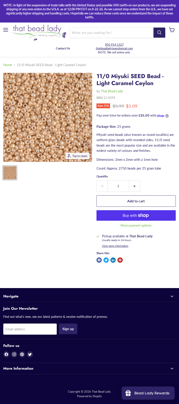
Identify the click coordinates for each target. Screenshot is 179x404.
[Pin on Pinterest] (120, 260)
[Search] (159, 33)
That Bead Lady (112, 91)
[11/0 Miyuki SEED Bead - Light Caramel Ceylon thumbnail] (10, 173)
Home (7, 65)
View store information (115, 246)
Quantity (102, 176)
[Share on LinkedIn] (113, 260)
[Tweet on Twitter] (106, 260)
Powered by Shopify (89, 396)
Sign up (68, 329)
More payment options (135, 225)
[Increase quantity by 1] (134, 186)
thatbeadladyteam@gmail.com (114, 48)
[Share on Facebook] (99, 260)
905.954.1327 (114, 44)
